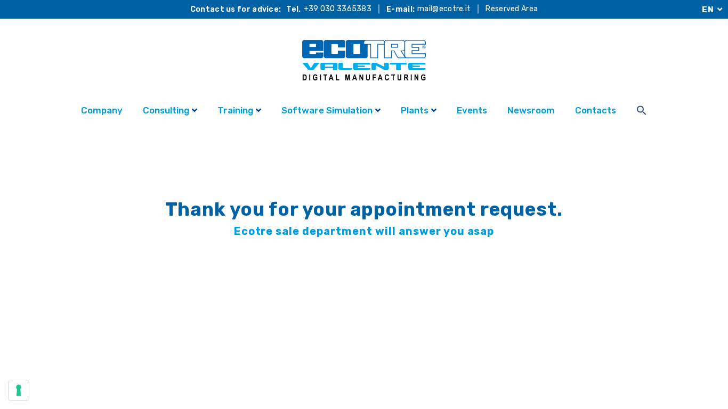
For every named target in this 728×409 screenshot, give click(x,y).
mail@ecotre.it (444, 9)
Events (472, 110)
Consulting (166, 110)
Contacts (595, 110)
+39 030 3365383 (338, 9)
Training (235, 110)
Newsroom (531, 110)
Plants (414, 110)
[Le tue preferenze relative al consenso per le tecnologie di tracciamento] (19, 390)
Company (102, 110)
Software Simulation (327, 110)
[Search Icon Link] (641, 111)
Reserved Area (512, 9)
